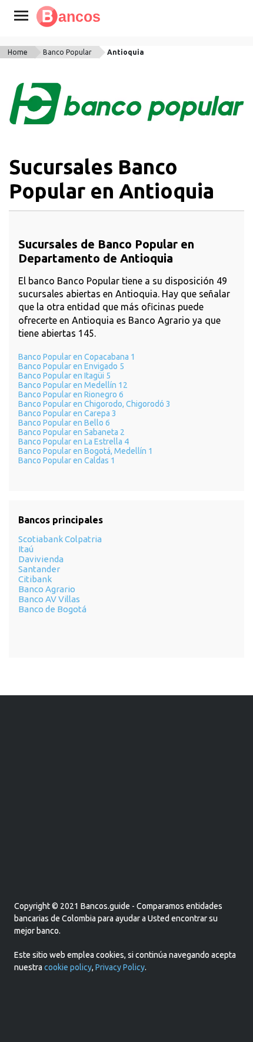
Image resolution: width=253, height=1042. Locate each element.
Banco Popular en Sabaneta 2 (71, 432)
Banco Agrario (46, 589)
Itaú (26, 549)
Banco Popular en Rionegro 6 (71, 394)
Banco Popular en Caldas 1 (66, 460)
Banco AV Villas (49, 599)
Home (18, 52)
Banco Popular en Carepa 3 (67, 413)
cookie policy (68, 967)
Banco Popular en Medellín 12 (73, 385)
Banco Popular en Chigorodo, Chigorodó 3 (94, 404)
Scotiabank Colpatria (60, 539)
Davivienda (41, 559)
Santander (39, 569)
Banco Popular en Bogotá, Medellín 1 (85, 451)
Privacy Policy (120, 967)
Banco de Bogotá (52, 609)
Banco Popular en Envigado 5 (71, 366)
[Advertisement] (126, 811)
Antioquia (125, 52)
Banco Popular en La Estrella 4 (73, 441)
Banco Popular (67, 52)
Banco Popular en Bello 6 (64, 422)
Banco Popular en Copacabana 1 (76, 356)
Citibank (35, 579)
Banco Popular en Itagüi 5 (64, 375)
